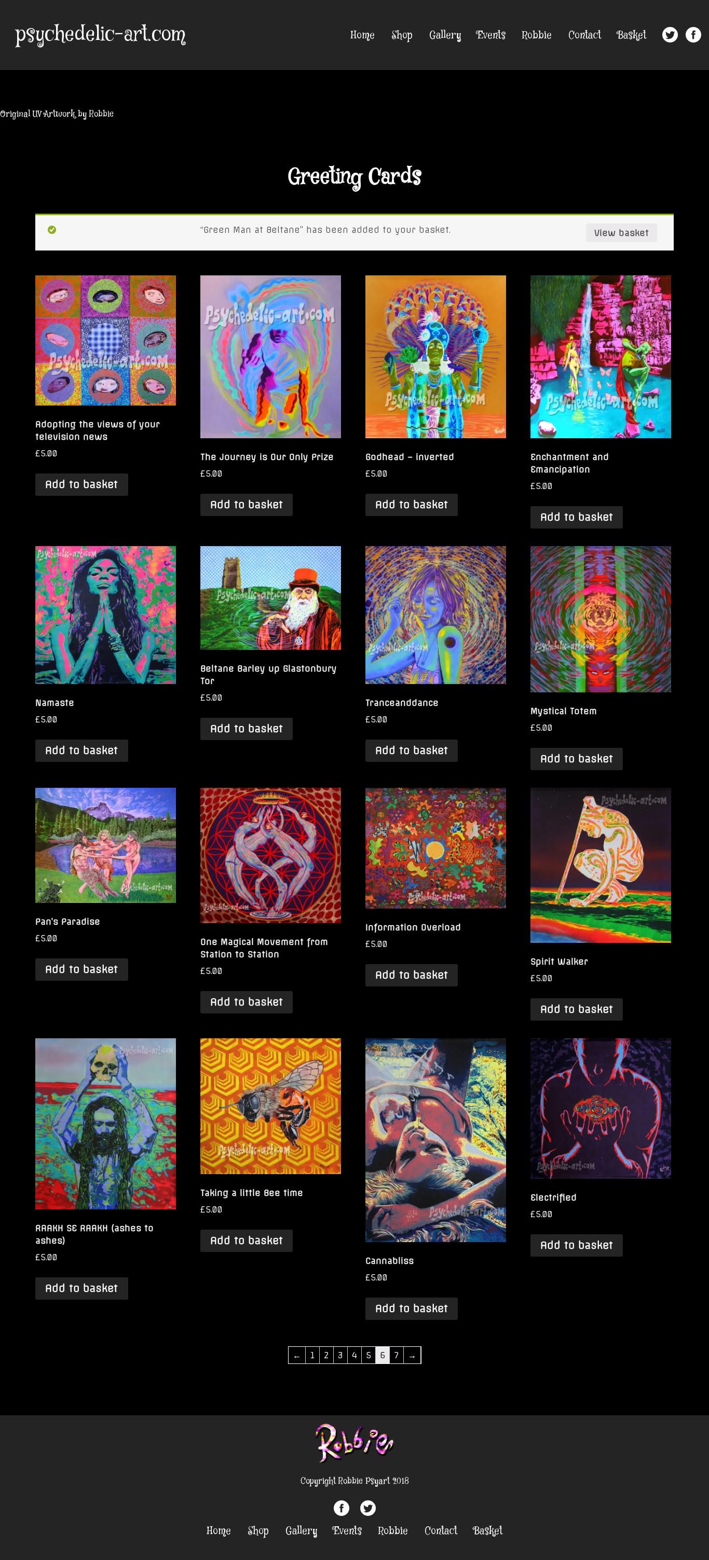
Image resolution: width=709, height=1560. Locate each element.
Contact (584, 36)
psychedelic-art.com (100, 34)
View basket (621, 233)
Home (363, 36)
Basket (632, 36)
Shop (402, 36)
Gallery (445, 36)
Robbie (537, 36)
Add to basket (81, 484)
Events (492, 36)
